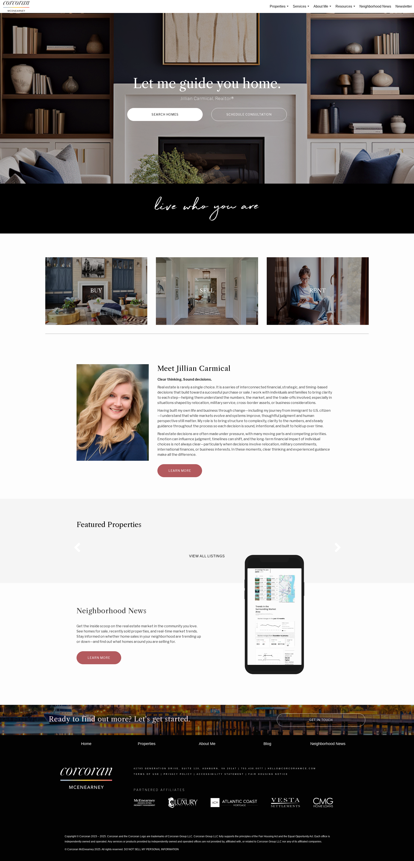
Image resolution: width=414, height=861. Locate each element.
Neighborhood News (375, 6)
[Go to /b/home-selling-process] (207, 291)
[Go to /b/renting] (318, 291)
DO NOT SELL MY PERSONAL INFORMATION (151, 849)
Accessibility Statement (220, 774)
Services (302, 9)
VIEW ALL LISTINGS (207, 556)
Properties (280, 9)
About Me (323, 9)
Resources (346, 9)
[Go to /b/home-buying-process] (96, 291)
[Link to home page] (18, 6)
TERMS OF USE (146, 774)
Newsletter (403, 6)
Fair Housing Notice (268, 774)
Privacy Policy (178, 774)
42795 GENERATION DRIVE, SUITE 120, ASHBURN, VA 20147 (185, 768)
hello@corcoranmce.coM (292, 768)
